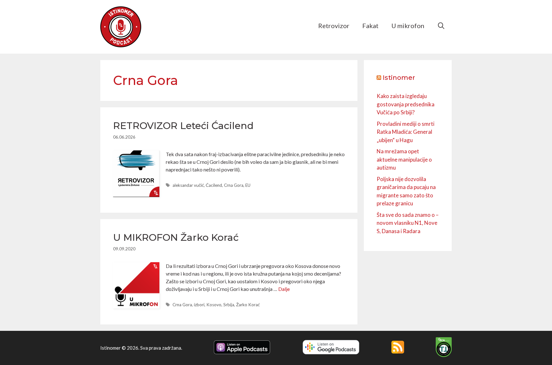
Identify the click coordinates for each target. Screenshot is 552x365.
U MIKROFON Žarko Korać (176, 237)
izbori (199, 304)
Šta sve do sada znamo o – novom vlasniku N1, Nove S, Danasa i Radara (408, 222)
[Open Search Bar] (441, 25)
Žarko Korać (248, 304)
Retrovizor (333, 25)
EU (247, 185)
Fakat (370, 25)
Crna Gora (233, 185)
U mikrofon (407, 25)
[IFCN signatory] (444, 355)
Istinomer (399, 77)
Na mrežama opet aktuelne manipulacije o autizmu (404, 159)
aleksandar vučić (188, 185)
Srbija (228, 304)
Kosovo (213, 304)
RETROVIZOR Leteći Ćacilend (183, 126)
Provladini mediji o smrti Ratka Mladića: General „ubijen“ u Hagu (405, 131)
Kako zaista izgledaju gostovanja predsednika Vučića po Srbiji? (405, 104)
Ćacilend (214, 185)
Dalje (284, 289)
